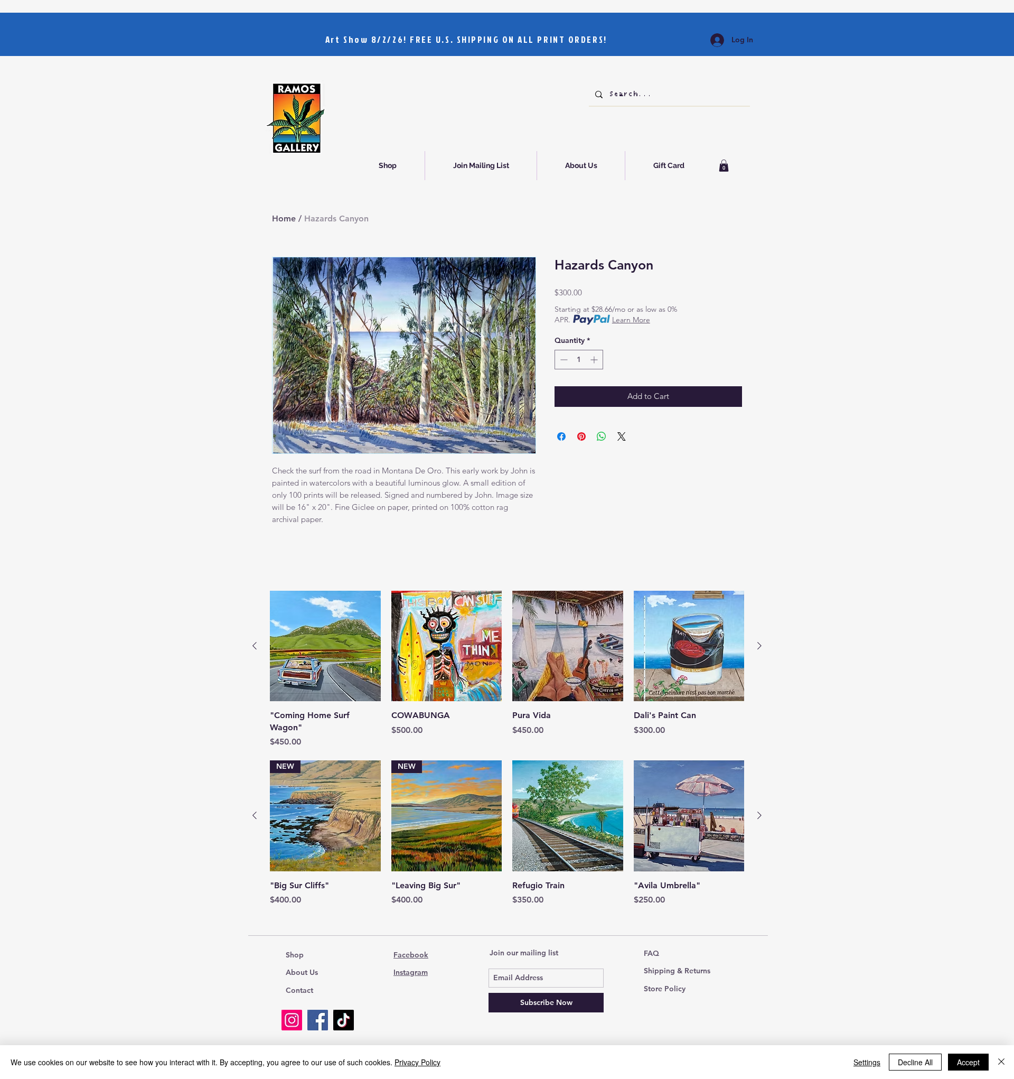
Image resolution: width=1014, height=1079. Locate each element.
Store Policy (665, 988)
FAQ (651, 953)
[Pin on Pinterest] (581, 436)
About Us (302, 972)
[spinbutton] (578, 359)
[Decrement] (562, 359)
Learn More (631, 319)
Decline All (915, 1062)
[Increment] (595, 359)
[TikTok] (343, 1020)
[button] (724, 166)
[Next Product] (759, 645)
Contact (299, 990)
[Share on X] (621, 436)
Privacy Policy (417, 1062)
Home (284, 218)
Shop (295, 955)
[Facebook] (317, 1020)
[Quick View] (325, 646)
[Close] (1001, 1062)
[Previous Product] (254, 645)
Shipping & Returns (677, 970)
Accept (968, 1062)
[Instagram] (291, 1020)
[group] (507, 669)
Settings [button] (866, 1062)
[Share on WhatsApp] (601, 436)
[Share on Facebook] (561, 436)
